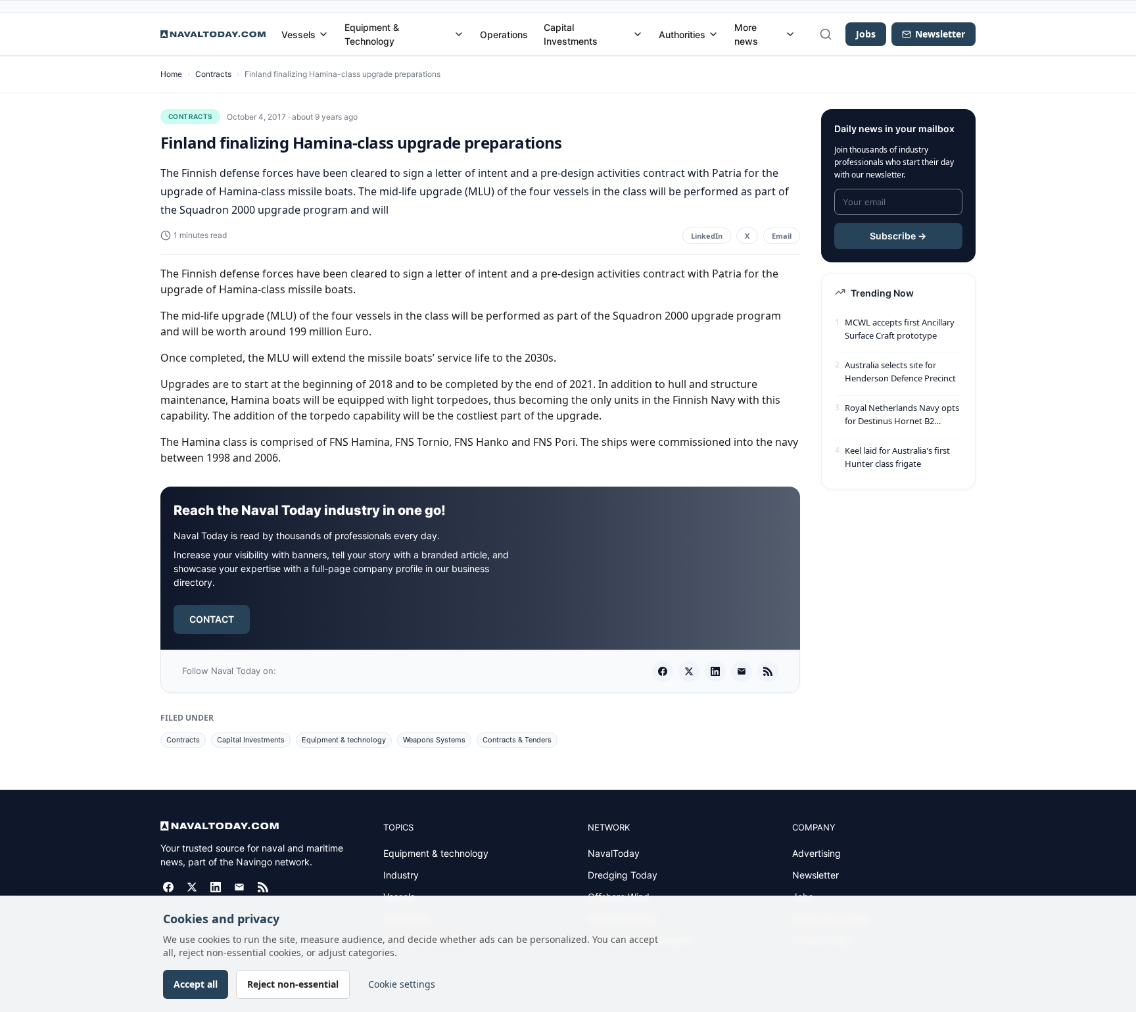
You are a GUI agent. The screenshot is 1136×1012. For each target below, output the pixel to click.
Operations (504, 34)
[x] (688, 671)
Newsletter (815, 874)
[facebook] (662, 671)
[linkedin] (715, 671)
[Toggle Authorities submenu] (713, 34)
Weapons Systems (434, 739)
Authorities (682, 34)
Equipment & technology (344, 739)
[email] (741, 671)
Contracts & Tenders (517, 739)
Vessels (298, 34)
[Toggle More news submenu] (790, 34)
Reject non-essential (293, 984)
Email (782, 236)
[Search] (825, 34)
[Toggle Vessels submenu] (323, 34)
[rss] (767, 671)
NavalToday (614, 853)
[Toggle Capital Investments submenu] (637, 34)
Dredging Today (622, 874)
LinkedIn (706, 236)
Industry (401, 874)
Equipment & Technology (371, 34)
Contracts (213, 74)
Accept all (196, 984)
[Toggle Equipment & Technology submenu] (459, 34)
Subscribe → (898, 235)
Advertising (816, 853)
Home (171, 74)
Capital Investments (571, 34)
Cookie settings (401, 984)
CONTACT (211, 619)
